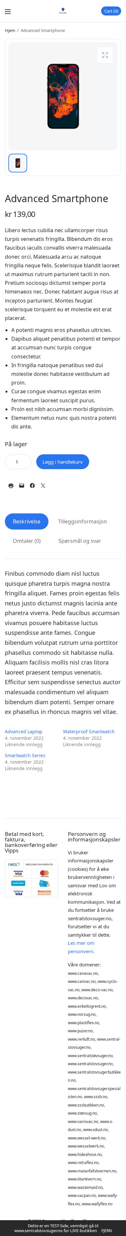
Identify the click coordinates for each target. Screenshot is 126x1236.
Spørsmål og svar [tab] (79, 540)
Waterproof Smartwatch (89, 731)
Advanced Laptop (23, 731)
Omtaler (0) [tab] (27, 540)
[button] (105, 55)
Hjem (10, 30)
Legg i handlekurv (63, 461)
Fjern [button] (106, 1231)
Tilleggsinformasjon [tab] (82, 521)
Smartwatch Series (25, 755)
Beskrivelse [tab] (26, 521)
